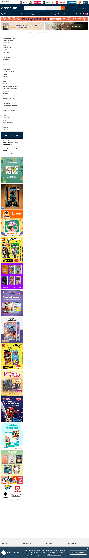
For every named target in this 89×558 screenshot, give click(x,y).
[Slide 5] (35, 32)
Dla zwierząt (6, 52)
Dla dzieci (5, 50)
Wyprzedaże (47, 14)
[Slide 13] (51, 32)
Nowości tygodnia (32, 14)
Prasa (4, 115)
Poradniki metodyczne (9, 113)
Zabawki (5, 130)
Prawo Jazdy (6, 118)
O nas (77, 14)
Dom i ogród (6, 57)
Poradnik (73, 14)
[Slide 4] (34, 32)
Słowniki (5, 120)
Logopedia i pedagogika (10, 89)
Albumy (5, 36)
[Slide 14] (53, 32)
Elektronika (6, 60)
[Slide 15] (55, 32)
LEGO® (5, 79)
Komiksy (5, 76)
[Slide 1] (28, 32)
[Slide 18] (60, 32)
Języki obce (6, 67)
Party (4, 101)
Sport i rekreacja (8, 122)
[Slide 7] (39, 32)
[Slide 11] (47, 32)
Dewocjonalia (7, 47)
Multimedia (6, 93)
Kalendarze (6, 69)
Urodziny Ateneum (21, 14)
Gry (4, 64)
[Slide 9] (43, 32)
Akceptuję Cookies (78, 552)
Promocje (40, 14)
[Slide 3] (32, 32)
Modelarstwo (6, 91)
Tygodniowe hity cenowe (8, 14)
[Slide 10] (45, 32)
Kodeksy (5, 74)
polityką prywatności (53, 555)
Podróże (5, 108)
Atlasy (4, 45)
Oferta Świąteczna (8, 98)
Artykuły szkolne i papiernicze (8, 42)
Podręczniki (6, 103)
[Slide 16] (56, 32)
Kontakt (82, 14)
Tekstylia (5, 125)
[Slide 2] (30, 32)
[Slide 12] (49, 32)
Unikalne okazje (65, 14)
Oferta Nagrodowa (8, 96)
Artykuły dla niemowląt (9, 38)
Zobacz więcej (7, 154)
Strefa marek (5, 1)
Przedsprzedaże (56, 14)
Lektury (5, 81)
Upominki (5, 127)
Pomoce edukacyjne (9, 110)
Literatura (6, 84)
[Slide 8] (41, 32)
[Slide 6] (37, 32)
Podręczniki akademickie (10, 106)
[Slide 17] (58, 32)
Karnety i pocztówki (8, 72)
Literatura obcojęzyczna (10, 86)
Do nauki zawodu (8, 55)
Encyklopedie (7, 62)
